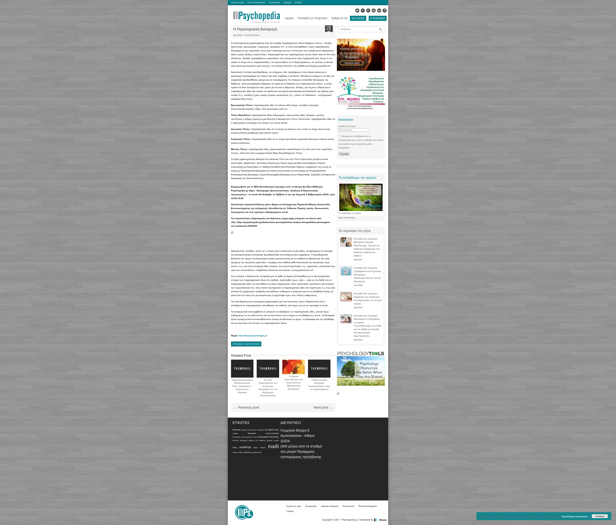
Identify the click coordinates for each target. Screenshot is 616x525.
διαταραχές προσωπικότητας (246, 344)
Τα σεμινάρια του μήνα (354, 230)
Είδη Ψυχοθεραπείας (256, 2)
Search (380, 29)
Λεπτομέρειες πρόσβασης (300, 457)
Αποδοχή (599, 516)
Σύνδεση (298, 2)
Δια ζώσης (358, 18)
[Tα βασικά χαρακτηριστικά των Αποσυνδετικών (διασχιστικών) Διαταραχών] (293, 367)
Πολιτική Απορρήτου (367, 506)
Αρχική (289, 18)
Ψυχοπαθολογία (252, 35)
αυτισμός (244, 430)
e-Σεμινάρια (377, 18)
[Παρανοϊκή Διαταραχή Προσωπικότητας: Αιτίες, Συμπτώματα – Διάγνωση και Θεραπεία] (242, 369)
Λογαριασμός (274, 2)
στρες (241, 452)
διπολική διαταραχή (240, 440)
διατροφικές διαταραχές (268, 437)
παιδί (273, 446)
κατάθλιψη (245, 447)
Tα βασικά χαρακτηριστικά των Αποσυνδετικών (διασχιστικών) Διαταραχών (293, 382)
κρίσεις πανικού (259, 447)
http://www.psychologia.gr (252, 335)
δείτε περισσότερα (346, 217)
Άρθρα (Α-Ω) (339, 18)
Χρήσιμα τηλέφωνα (330, 506)
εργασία (270, 440)
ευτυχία (276, 440)
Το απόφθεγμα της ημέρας (349, 213)
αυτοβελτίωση (272, 429)
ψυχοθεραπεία (256, 452)
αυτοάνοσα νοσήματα (256, 430)
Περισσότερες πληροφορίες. (575, 516)
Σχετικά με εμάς (237, 2)
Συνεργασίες (311, 506)
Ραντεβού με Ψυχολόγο (312, 18)
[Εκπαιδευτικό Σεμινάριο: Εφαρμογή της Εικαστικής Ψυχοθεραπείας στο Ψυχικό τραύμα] (346, 297)
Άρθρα (240, 35)
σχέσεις (247, 452)
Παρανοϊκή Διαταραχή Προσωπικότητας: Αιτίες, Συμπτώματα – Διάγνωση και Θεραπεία (242, 386)
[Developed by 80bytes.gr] (380, 519)
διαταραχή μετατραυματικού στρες (245, 437)
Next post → (323, 407)
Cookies (290, 511)
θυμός (235, 447)
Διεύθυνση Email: (347, 126)
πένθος (235, 452)
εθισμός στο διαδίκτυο (257, 440)
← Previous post (246, 407)
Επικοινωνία (348, 506)
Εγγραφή (287, 2)
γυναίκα (235, 433)
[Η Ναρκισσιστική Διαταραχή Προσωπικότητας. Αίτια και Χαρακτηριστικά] (319, 369)
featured (236, 430)
